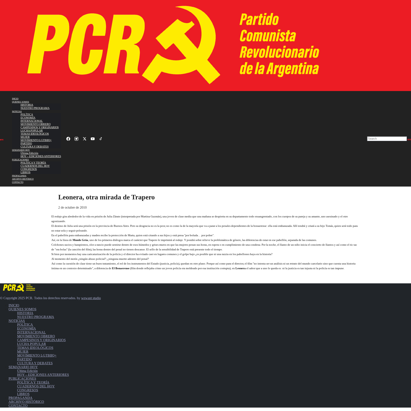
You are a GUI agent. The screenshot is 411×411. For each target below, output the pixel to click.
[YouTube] (93, 139)
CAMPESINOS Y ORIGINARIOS (40, 127)
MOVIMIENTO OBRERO (36, 124)
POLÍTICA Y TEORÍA (33, 162)
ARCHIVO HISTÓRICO (23, 179)
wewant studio (91, 298)
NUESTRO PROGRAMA (35, 108)
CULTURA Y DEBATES (35, 146)
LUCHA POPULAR (32, 130)
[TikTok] (101, 139)
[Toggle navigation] (1, 139)
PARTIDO (26, 143)
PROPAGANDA (19, 176)
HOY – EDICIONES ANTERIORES (41, 156)
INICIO (15, 98)
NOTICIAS (17, 111)
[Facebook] (68, 139)
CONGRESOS (29, 169)
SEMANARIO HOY (21, 150)
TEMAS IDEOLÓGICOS (35, 133)
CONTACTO (17, 182)
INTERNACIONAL (32, 121)
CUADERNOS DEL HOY (35, 165)
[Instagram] (76, 139)
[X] (85, 139)
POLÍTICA (27, 114)
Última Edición (29, 153)
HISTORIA (27, 104)
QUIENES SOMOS (20, 102)
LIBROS (25, 172)
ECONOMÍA (28, 117)
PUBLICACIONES (20, 159)
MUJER (25, 137)
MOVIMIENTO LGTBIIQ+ (36, 140)
